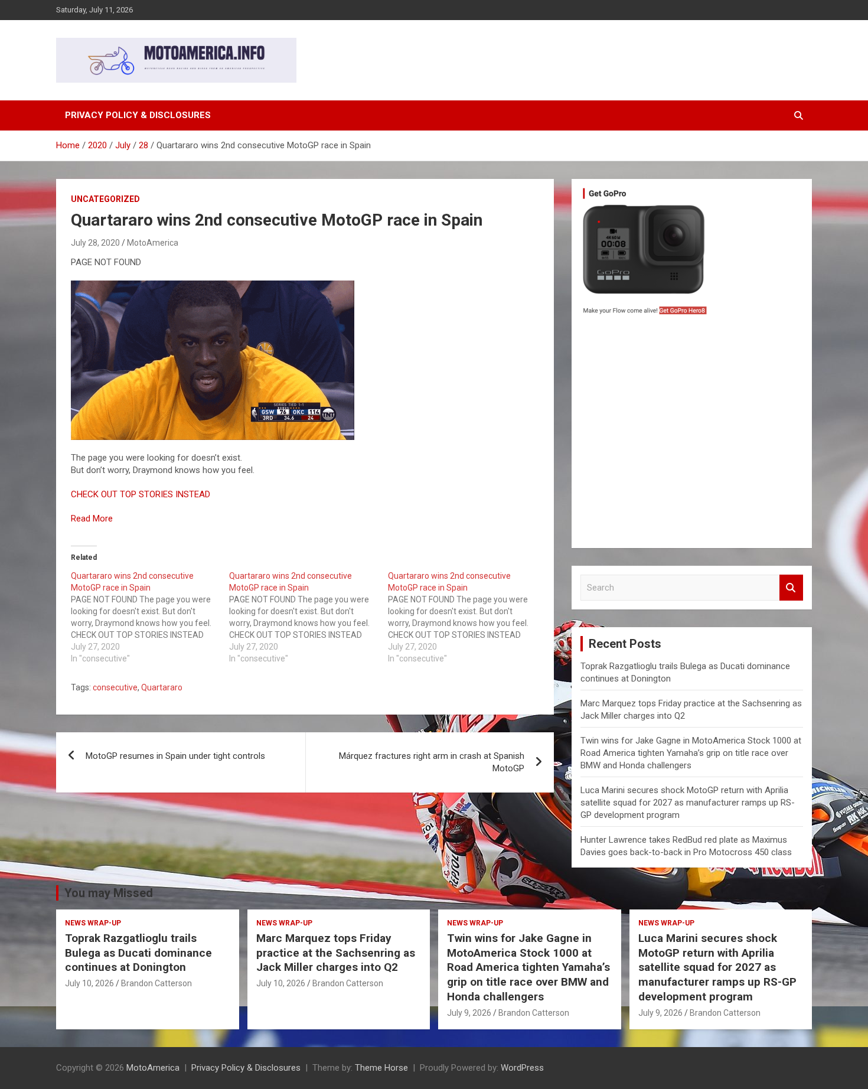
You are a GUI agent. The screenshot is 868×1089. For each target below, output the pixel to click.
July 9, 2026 (469, 1013)
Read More (92, 518)
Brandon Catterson (156, 983)
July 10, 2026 (89, 983)
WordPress (522, 1067)
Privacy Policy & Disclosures (138, 115)
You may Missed (108, 893)
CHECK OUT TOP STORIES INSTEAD (140, 494)
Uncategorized (105, 199)
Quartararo (161, 687)
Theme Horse (381, 1067)
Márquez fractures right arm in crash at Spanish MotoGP (431, 762)
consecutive (115, 687)
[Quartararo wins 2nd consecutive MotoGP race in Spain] (150, 617)
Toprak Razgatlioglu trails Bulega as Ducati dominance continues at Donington (138, 952)
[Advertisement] (691, 434)
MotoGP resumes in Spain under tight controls (175, 756)
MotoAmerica (152, 242)
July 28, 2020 (95, 242)
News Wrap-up (93, 923)
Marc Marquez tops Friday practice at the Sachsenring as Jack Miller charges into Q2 (335, 952)
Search (791, 588)
